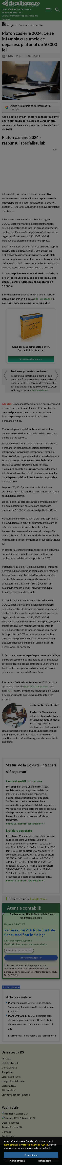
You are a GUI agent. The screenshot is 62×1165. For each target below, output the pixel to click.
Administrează (17, 1160)
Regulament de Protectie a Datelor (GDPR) (26, 1144)
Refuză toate (44, 1160)
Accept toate (31, 1155)
